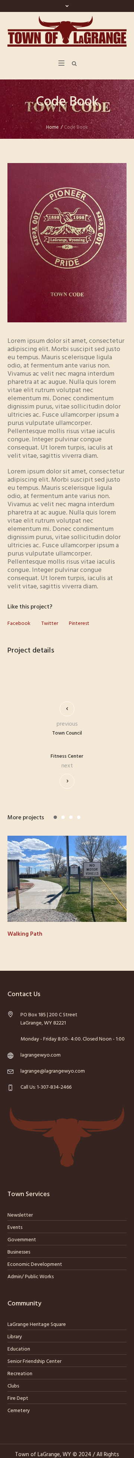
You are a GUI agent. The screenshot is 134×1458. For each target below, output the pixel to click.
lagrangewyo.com (40, 1055)
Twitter (49, 624)
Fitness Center (67, 757)
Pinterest (79, 624)
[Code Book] (67, 242)
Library (14, 1337)
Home (52, 127)
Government (21, 1240)
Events (14, 1227)
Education (18, 1349)
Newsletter (20, 1215)
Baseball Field (47, 934)
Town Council (67, 733)
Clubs (13, 1386)
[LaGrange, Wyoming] (67, 31)
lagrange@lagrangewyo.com (52, 1071)
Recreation (19, 1374)
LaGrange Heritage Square (36, 1324)
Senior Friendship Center (34, 1361)
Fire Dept (17, 1398)
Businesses (18, 1252)
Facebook (19, 624)
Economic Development (34, 1264)
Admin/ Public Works (30, 1277)
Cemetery (18, 1411)
